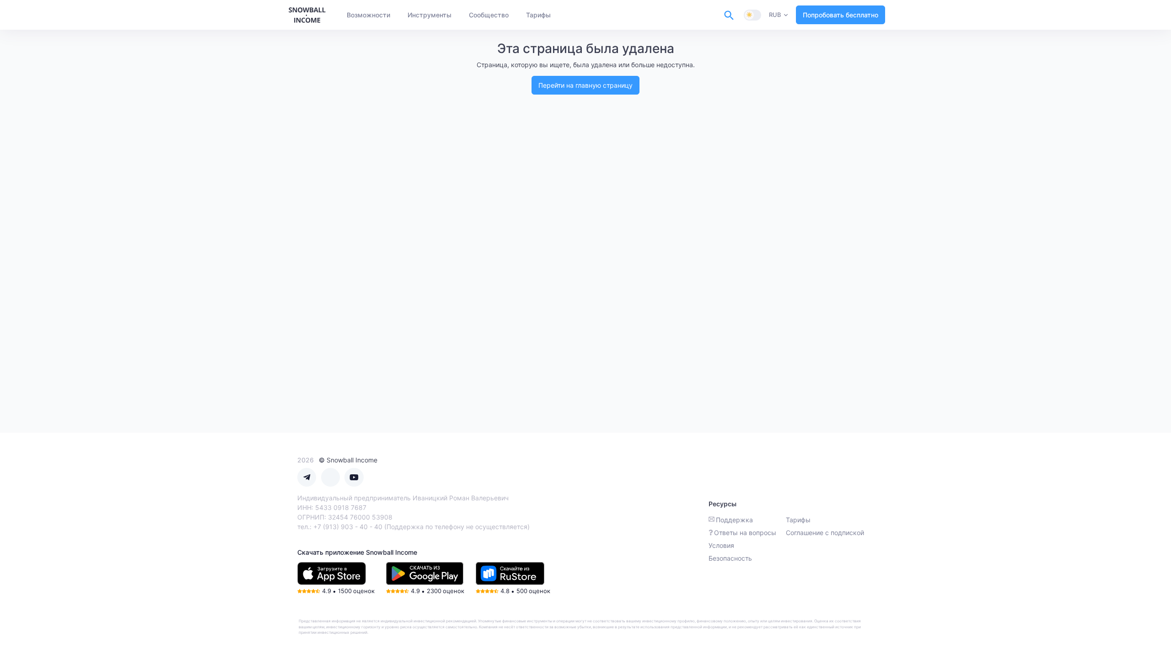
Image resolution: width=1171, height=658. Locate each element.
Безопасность (730, 558)
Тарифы (798, 520)
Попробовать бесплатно (840, 15)
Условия (721, 545)
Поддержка (734, 520)
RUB (775, 14)
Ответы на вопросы (745, 532)
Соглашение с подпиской (825, 532)
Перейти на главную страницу (585, 85)
